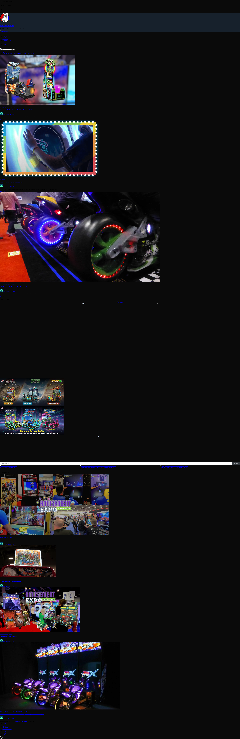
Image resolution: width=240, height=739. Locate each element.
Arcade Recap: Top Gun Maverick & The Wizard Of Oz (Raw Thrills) (18, 53)
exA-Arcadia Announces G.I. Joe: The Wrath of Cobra (10, 581)
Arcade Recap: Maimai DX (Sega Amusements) (11, 182)
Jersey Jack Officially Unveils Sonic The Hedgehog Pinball (173, 467)
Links (3, 41)
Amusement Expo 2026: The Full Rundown (8, 540)
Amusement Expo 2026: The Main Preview (8, 636)
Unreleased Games (7, 40)
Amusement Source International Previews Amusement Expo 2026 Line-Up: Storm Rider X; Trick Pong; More (22, 714)
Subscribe (236, 463)
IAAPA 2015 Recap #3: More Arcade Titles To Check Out (13, 286)
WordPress (17, 721)
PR (5, 43)
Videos (4, 37)
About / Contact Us (6, 46)
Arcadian (5, 114)
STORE (4, 44)
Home (4, 35)
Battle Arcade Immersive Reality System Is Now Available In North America (97, 467)
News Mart (24, 721)
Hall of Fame (5, 39)
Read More (2, 119)
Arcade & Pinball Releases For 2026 (8, 467)
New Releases (5, 36)
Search (13, 49)
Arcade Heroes (7, 25)
